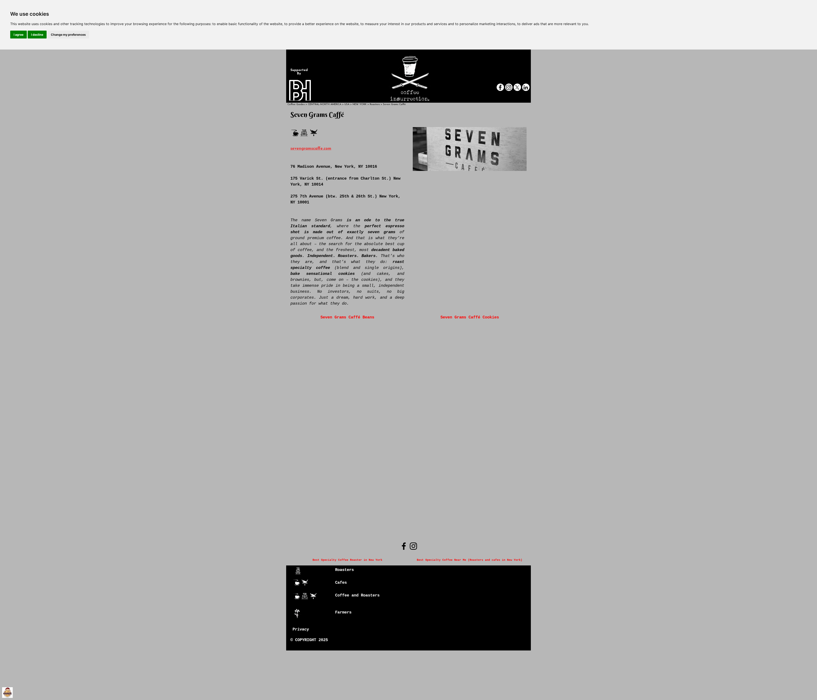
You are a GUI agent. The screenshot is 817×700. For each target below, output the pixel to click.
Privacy (301, 629)
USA (346, 104)
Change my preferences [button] (68, 34)
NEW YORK (360, 104)
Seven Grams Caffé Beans (347, 317)
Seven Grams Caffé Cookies (469, 317)
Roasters (344, 570)
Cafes (341, 582)
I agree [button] (18, 34)
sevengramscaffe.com (310, 149)
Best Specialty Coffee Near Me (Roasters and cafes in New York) (469, 560)
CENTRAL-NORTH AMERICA (324, 104)
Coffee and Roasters (357, 595)
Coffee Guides (296, 104)
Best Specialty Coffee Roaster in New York (347, 560)
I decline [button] (37, 34)
